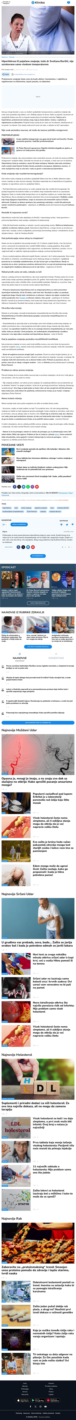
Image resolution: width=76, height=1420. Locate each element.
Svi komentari (38, 556)
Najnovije (19, 730)
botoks (22, 298)
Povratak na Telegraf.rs (6, 2)
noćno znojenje (26, 508)
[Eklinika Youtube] (45, 1406)
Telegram (5, 495)
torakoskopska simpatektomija (13, 512)
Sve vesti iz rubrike (38, 647)
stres (52, 508)
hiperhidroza (7, 508)
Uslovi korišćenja (63, 500)
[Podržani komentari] (67, 524)
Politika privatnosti (48, 1413)
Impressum (26, 1413)
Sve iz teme (38, 603)
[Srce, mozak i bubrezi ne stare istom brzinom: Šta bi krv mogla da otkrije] (38, 624)
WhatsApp (63, 493)
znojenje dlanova (55, 512)
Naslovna (5, 57)
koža (16, 508)
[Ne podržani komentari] (72, 524)
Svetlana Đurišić (62, 508)
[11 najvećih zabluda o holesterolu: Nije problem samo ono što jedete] (16, 1176)
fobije (18, 347)
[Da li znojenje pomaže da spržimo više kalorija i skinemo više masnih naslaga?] (8, 451)
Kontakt (57, 1413)
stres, (57, 434)
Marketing (19, 1413)
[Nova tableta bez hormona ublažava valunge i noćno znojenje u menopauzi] (8, 460)
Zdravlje (11, 57)
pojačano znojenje (41, 508)
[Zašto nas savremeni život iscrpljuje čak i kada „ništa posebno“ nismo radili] (8, 479)
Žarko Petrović (32, 512)
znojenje (43, 512)
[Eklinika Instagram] (40, 1406)
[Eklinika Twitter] (35, 1406)
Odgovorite (9, 547)
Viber (70, 493)
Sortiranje (64, 521)
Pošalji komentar (19, 524)
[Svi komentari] (61, 524)
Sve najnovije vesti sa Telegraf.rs (38, 723)
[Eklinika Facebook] (30, 1406)
